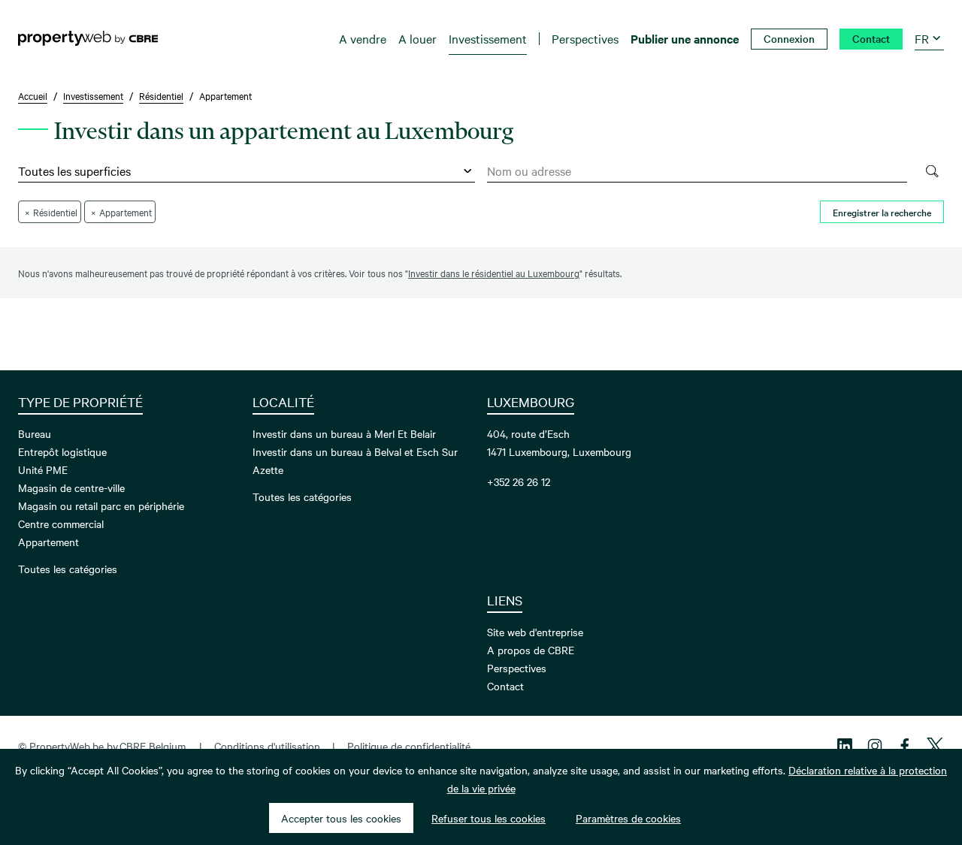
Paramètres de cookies (628, 817)
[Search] (931, 171)
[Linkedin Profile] (845, 746)
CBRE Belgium (152, 745)
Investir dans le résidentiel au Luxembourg (493, 272)
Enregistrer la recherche (882, 212)
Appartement (48, 541)
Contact (505, 685)
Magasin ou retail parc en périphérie (101, 505)
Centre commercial (61, 523)
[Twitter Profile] (935, 746)
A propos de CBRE (530, 649)
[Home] (88, 38)
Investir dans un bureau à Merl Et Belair (344, 433)
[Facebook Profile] (905, 746)
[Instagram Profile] (875, 746)
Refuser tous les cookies (488, 817)
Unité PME (43, 469)
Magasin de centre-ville (71, 487)
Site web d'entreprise (535, 631)
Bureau (34, 433)
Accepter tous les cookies (341, 817)
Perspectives (516, 667)
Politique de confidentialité (408, 745)
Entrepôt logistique (62, 451)
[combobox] (697, 171)
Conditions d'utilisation (267, 745)
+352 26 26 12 (518, 481)
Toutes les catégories (67, 568)
